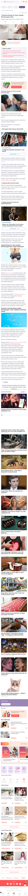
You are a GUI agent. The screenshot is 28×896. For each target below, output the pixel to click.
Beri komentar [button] (15, 715)
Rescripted (9, 273)
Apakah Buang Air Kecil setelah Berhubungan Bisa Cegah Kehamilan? (14, 53)
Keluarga (3, 7)
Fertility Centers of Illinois (17, 342)
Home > (2, 10)
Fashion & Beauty (18, 867)
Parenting (10, 7)
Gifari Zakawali (17, 42)
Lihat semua (24, 743)
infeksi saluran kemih (7, 180)
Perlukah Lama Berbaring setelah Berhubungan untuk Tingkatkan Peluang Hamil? (13, 56)
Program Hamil (18, 848)
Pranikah (15, 7)
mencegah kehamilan (19, 294)
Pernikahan (22, 7)
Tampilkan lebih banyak (14, 872)
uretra (3, 161)
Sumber (5, 382)
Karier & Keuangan (5, 848)
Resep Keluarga (5, 867)
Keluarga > (6, 10)
